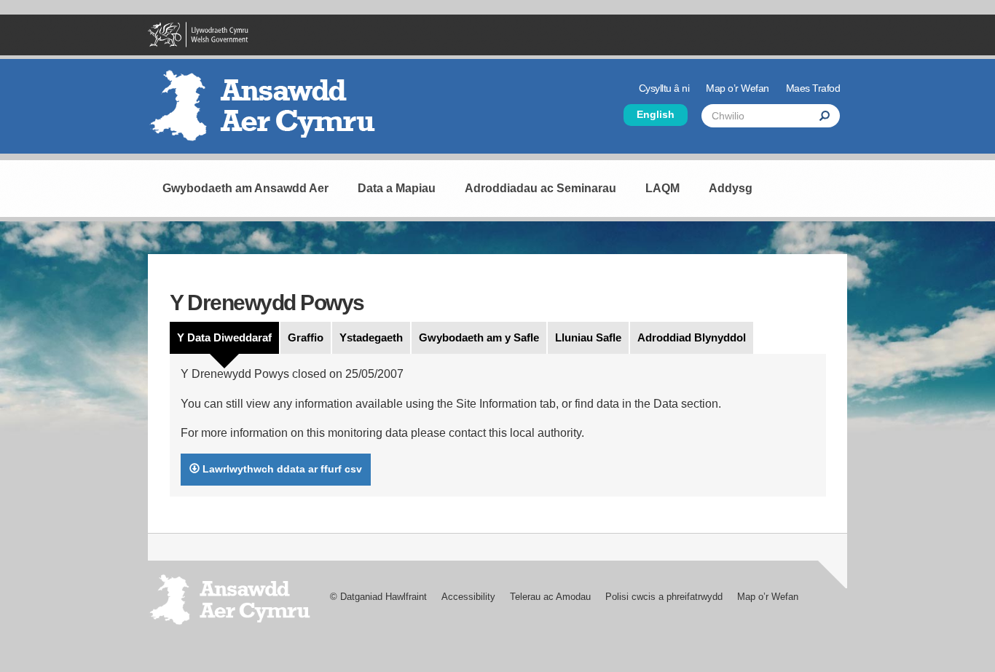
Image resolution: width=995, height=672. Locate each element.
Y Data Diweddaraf (224, 337)
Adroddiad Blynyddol (691, 337)
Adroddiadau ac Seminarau (540, 188)
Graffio (305, 337)
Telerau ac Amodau (550, 596)
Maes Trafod (813, 88)
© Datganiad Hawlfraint (378, 596)
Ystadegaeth (371, 337)
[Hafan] (268, 111)
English (656, 114)
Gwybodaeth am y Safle (479, 337)
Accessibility (468, 596)
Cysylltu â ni (664, 88)
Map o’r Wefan (737, 88)
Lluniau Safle (588, 337)
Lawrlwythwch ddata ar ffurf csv (281, 469)
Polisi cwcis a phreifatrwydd (664, 596)
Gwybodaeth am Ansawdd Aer (245, 188)
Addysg (730, 188)
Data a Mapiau (397, 188)
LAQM (662, 188)
